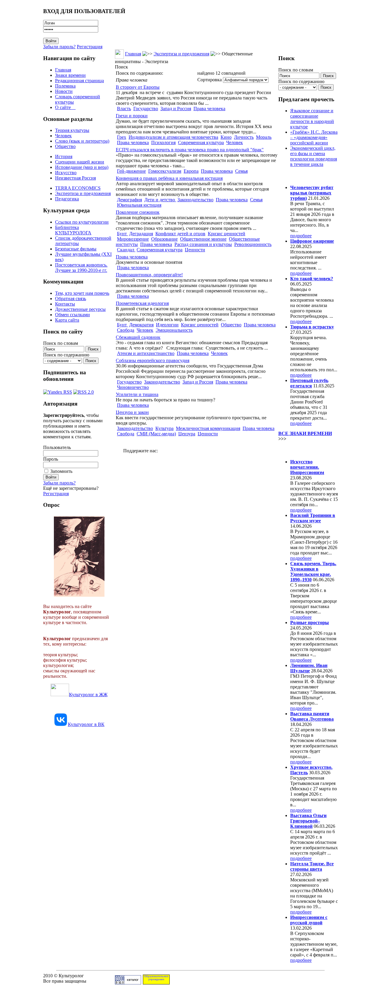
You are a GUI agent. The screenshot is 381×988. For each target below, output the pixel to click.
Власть (124, 108)
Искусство (65, 172)
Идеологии (167, 324)
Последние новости (303, 450)
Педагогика (67, 198)
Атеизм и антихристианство (145, 353)
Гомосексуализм (164, 171)
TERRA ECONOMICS (78, 188)
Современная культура (201, 142)
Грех (121, 137)
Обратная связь (70, 298)
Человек (63, 135)
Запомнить (61, 471)
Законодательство (195, 199)
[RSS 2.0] (83, 390)
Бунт (122, 233)
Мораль (263, 137)
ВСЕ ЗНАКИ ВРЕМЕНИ (305, 433)
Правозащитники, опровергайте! (149, 274)
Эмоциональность (174, 330)
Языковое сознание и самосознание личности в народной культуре (312, 118)
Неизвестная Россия (75, 177)
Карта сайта (67, 319)
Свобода (125, 330)
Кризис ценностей (226, 233)
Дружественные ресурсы (80, 309)
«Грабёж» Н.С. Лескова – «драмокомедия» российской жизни (314, 137)
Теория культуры (72, 130)
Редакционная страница (79, 80)
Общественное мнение (203, 238)
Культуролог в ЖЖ (88, 694)
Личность (244, 137)
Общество (65, 146)
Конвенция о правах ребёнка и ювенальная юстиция (169, 178)
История (63, 156)
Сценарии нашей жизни (79, 161)
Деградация (141, 233)
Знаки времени (70, 75)
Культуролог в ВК (86, 724)
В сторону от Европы (138, 87)
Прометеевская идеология (142, 303)
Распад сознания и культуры (203, 244)
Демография (129, 199)
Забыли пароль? (59, 46)
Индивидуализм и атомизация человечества (173, 137)
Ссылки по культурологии (82, 222)
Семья (241, 171)
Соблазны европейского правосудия (152, 360)
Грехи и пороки (132, 115)
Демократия (141, 324)
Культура (164, 428)
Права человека (209, 108)
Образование (164, 238)
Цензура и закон (132, 412)
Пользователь (57, 447)
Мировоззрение (133, 238)
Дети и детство (160, 199)
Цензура (186, 433)
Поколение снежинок (138, 212)
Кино (226, 137)
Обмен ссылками (72, 314)
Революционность (252, 244)
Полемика (65, 85)
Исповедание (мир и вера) (81, 167)
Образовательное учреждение (156, 978)
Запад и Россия (175, 108)
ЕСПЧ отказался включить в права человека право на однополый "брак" (190, 149)
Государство (145, 108)
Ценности (195, 249)
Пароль (50, 459)
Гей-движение (131, 171)
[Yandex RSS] (57, 390)
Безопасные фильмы (75, 248)
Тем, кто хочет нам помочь (82, 293)
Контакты (65, 303)
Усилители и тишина (137, 394)
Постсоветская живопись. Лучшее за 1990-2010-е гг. (81, 267)
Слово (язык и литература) (82, 141)
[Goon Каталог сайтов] (128, 982)
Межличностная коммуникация (208, 428)
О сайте (65, 107)
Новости (64, 91)
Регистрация (89, 46)
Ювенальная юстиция (139, 205)
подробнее (301, 235)
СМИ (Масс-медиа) (156, 433)
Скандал (126, 249)
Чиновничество (133, 387)
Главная (63, 69)
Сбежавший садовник (138, 337)
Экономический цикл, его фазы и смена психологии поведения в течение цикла (313, 156)
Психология (163, 142)
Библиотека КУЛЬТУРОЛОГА (73, 230)
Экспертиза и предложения (83, 193)
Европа (191, 171)
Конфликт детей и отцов (180, 233)
